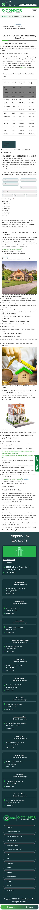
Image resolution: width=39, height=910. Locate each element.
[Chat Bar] (19, 907)
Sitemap (9, 885)
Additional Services (11, 840)
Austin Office (19, 621)
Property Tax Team (11, 876)
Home (5, 16)
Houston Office (9, 560)
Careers (9, 881)
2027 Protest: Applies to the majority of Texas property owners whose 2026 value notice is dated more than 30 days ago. (6, 208)
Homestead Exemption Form (14, 849)
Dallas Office (20, 659)
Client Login (34, 4)
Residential (9, 827)
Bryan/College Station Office (20, 640)
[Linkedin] (6, 2)
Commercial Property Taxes (13, 831)
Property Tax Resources (13, 845)
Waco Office (19, 736)
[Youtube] (10, 2)
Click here (23, 67)
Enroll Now (18, 24)
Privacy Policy (10, 890)
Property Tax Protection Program (12, 249)
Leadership (9, 872)
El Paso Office (19, 678)
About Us (9, 867)
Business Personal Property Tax (14, 836)
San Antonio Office (19, 717)
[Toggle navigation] (34, 11)
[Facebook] (3, 2)
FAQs (22, 4)
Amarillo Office (19, 601)
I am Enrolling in (8, 199)
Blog (27, 4)
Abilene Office (19, 582)
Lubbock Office (19, 698)
